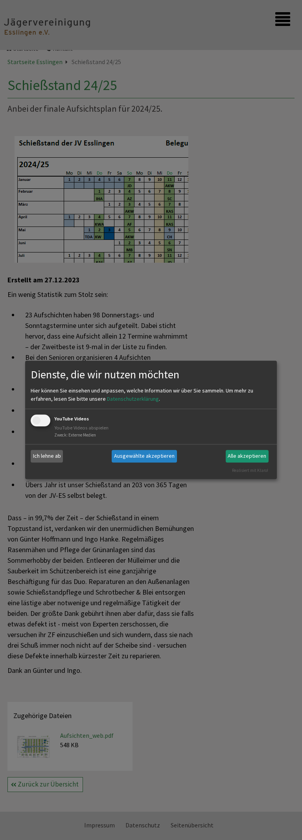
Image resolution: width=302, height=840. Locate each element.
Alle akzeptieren (247, 455)
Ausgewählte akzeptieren (144, 455)
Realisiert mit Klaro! (250, 470)
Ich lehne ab (47, 455)
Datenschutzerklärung (133, 398)
